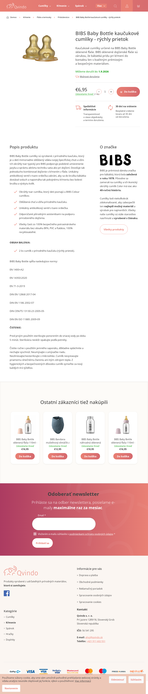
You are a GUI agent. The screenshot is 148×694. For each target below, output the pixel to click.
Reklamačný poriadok (90, 588)
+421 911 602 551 (96, 641)
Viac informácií (83, 681)
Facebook (7, 593)
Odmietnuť (117, 679)
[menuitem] (45, 6)
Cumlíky (10, 617)
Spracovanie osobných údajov (95, 595)
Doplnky (10, 639)
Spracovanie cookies (90, 602)
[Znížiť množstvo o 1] (99, 91)
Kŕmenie (11, 622)
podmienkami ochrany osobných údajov (91, 534)
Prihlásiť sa (42, 543)
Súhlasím (136, 679)
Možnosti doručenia (89, 76)
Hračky (9, 634)
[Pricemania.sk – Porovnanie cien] (119, 671)
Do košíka (130, 91)
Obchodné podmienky (91, 582)
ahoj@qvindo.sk (94, 637)
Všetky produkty (114, 229)
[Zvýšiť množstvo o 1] (111, 91)
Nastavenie (11, 688)
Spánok (10, 628)
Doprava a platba (88, 575)
